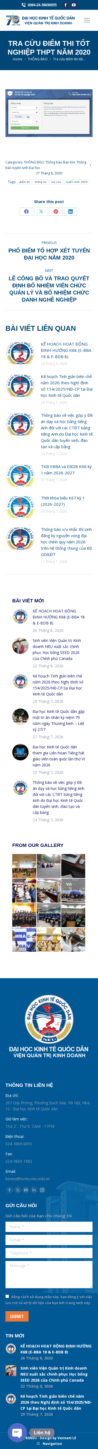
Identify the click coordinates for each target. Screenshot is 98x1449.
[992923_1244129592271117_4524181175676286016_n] (49, 866)
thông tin (41, 181)
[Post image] (20, 353)
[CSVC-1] (49, 891)
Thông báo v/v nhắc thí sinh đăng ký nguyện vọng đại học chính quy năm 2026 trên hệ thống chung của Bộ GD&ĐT (66, 541)
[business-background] (73, 866)
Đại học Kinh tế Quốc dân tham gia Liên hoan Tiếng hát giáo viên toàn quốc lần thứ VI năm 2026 (59, 755)
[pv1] (24, 940)
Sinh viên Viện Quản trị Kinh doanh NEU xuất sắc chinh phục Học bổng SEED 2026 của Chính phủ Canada (57, 649)
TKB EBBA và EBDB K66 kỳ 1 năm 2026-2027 (66, 469)
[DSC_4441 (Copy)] (24, 891)
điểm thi (24, 181)
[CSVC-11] (49, 915)
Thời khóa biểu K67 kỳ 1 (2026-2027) (63, 501)
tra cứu (56, 181)
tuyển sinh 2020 (77, 181)
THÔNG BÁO (34, 162)
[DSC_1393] (73, 891)
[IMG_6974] (24, 866)
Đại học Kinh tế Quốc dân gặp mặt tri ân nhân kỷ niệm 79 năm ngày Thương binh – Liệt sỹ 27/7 (59, 720)
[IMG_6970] (49, 940)
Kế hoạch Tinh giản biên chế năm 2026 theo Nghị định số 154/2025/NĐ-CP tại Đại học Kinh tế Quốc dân (67, 386)
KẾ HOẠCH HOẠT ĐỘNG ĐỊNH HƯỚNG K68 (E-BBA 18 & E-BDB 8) (66, 350)
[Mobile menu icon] (87, 20)
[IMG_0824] (24, 915)
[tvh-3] (73, 915)
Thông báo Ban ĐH (60, 162)
